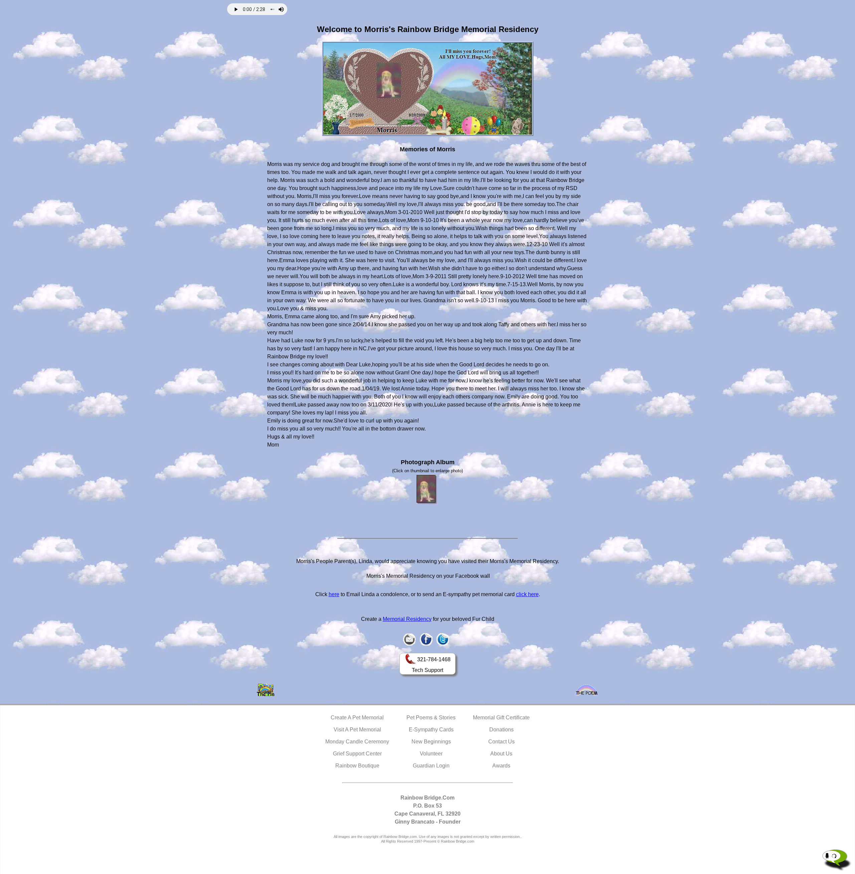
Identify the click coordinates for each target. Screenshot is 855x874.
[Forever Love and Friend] (427, 490)
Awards (501, 765)
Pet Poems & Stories (431, 717)
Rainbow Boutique (357, 765)
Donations (501, 729)
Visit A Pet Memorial (357, 729)
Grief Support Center (357, 753)
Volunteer (431, 753)
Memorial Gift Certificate (501, 717)
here (334, 594)
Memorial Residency (407, 619)
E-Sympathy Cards (431, 729)
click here (527, 594)
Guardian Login (431, 765)
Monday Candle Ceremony (357, 741)
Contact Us (501, 741)
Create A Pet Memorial (357, 717)
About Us (501, 753)
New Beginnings (431, 741)
